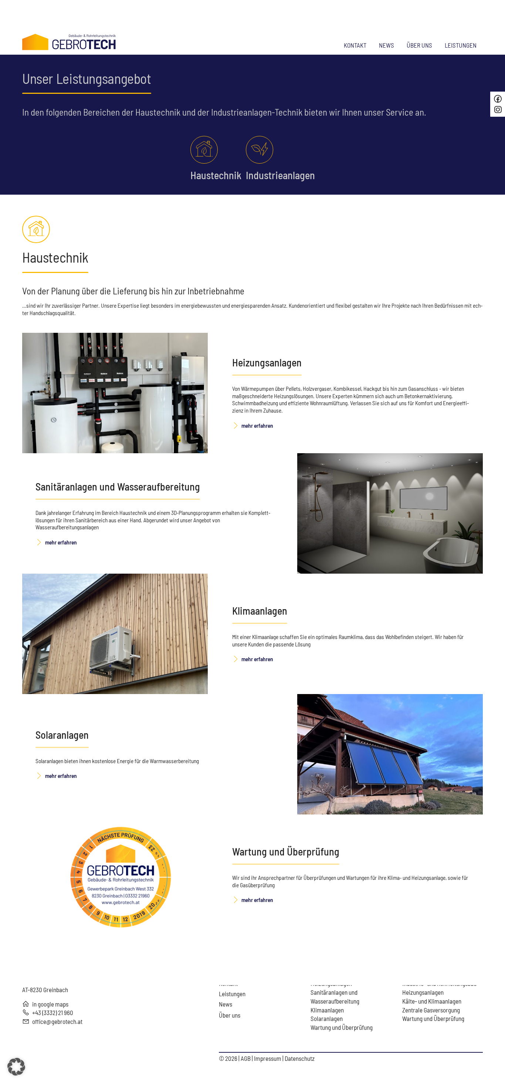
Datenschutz (300, 1058)
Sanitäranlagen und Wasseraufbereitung (117, 486)
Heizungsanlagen (267, 362)
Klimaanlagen (259, 610)
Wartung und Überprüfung (285, 851)
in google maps (50, 1004)
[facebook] (498, 98)
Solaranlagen (62, 734)
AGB (246, 1058)
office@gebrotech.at (57, 1021)
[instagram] (499, 109)
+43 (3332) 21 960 (52, 1012)
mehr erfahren (257, 425)
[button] (16, 1066)
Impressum (268, 1058)
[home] (69, 41)
